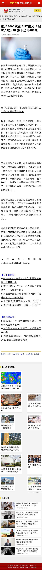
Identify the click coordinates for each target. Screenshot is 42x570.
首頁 (1, 16)
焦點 (15, 16)
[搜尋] (38, 5)
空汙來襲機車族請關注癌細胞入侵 (34, 488)
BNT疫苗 (16, 354)
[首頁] (21, 3)
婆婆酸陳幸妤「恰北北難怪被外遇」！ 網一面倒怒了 (7, 426)
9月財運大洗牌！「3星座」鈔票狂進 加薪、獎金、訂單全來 (34, 466)
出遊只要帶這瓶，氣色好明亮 (34, 405)
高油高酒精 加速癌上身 (11, 409)
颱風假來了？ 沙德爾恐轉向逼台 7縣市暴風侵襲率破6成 (11, 387)
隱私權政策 (33, 565)
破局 (22, 354)
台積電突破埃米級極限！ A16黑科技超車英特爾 (11, 470)
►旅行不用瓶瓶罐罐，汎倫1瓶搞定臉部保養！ (16, 305)
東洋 (9, 354)
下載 (37, 10)
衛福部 (36, 354)
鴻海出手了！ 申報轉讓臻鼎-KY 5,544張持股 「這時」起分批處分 (7, 488)
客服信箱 (10, 565)
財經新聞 (8, 16)
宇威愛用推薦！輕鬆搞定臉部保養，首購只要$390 (34, 426)
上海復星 (29, 354)
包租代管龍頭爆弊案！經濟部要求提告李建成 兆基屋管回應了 (11, 448)
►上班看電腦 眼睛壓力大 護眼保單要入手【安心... (17, 301)
